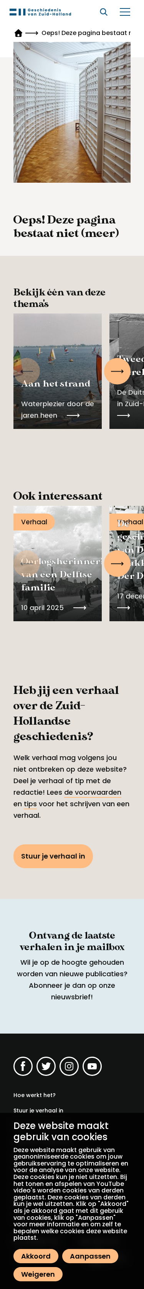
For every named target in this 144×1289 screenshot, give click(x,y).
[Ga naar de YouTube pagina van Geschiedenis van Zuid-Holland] (92, 1066)
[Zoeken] (103, 12)
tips (30, 804)
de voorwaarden (92, 792)
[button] (117, 371)
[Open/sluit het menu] (124, 12)
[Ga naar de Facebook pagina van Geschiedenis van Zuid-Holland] (23, 1066)
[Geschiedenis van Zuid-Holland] (40, 12)
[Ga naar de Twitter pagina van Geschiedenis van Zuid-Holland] (46, 1066)
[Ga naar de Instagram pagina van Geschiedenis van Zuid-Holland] (69, 1066)
